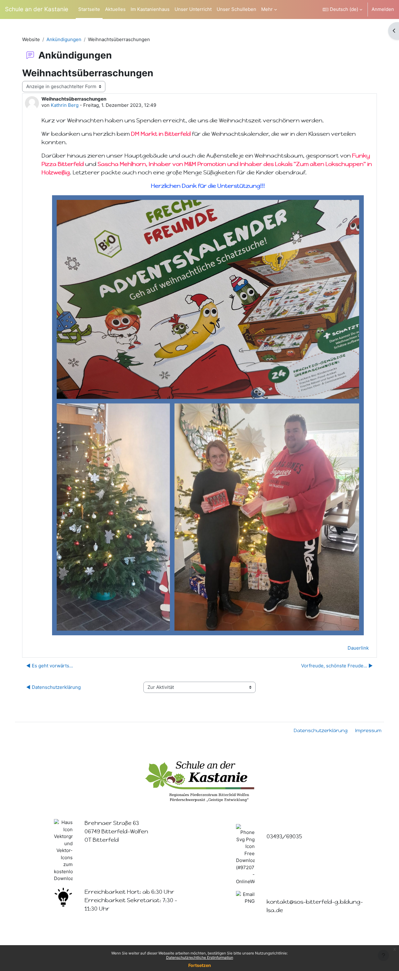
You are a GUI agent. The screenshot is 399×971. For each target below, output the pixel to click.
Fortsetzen (199, 965)
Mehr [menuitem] (267, 9)
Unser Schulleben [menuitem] (236, 9)
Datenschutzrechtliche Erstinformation (199, 957)
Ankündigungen (63, 39)
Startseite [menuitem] (89, 9)
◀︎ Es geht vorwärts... (49, 666)
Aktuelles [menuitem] (115, 9)
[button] (342, 9)
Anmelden (383, 9)
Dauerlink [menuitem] (358, 648)
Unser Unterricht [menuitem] (193, 9)
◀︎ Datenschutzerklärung (53, 687)
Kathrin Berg (65, 105)
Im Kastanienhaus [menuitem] (150, 9)
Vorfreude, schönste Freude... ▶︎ (337, 666)
